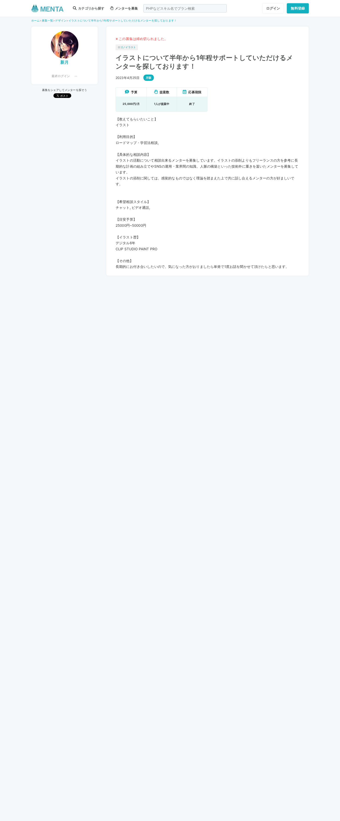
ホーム (35, 20)
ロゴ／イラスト (127, 47)
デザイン (60, 20)
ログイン (273, 8)
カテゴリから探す (90, 8)
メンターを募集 (126, 8)
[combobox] (185, 8)
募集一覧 (47, 20)
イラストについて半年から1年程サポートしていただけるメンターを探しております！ (122, 20)
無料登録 (298, 8)
